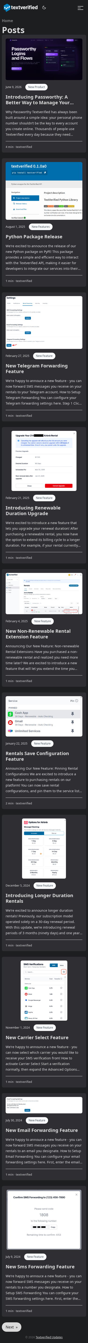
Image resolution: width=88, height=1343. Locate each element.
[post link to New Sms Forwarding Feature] (44, 1251)
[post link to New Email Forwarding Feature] (44, 1137)
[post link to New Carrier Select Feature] (44, 1022)
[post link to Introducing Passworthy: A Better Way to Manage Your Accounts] (44, 94)
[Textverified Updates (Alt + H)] (21, 8)
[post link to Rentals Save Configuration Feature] (44, 750)
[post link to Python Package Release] (44, 222)
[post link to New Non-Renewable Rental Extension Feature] (44, 628)
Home (7, 20)
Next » (12, 1327)
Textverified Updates (49, 1337)
